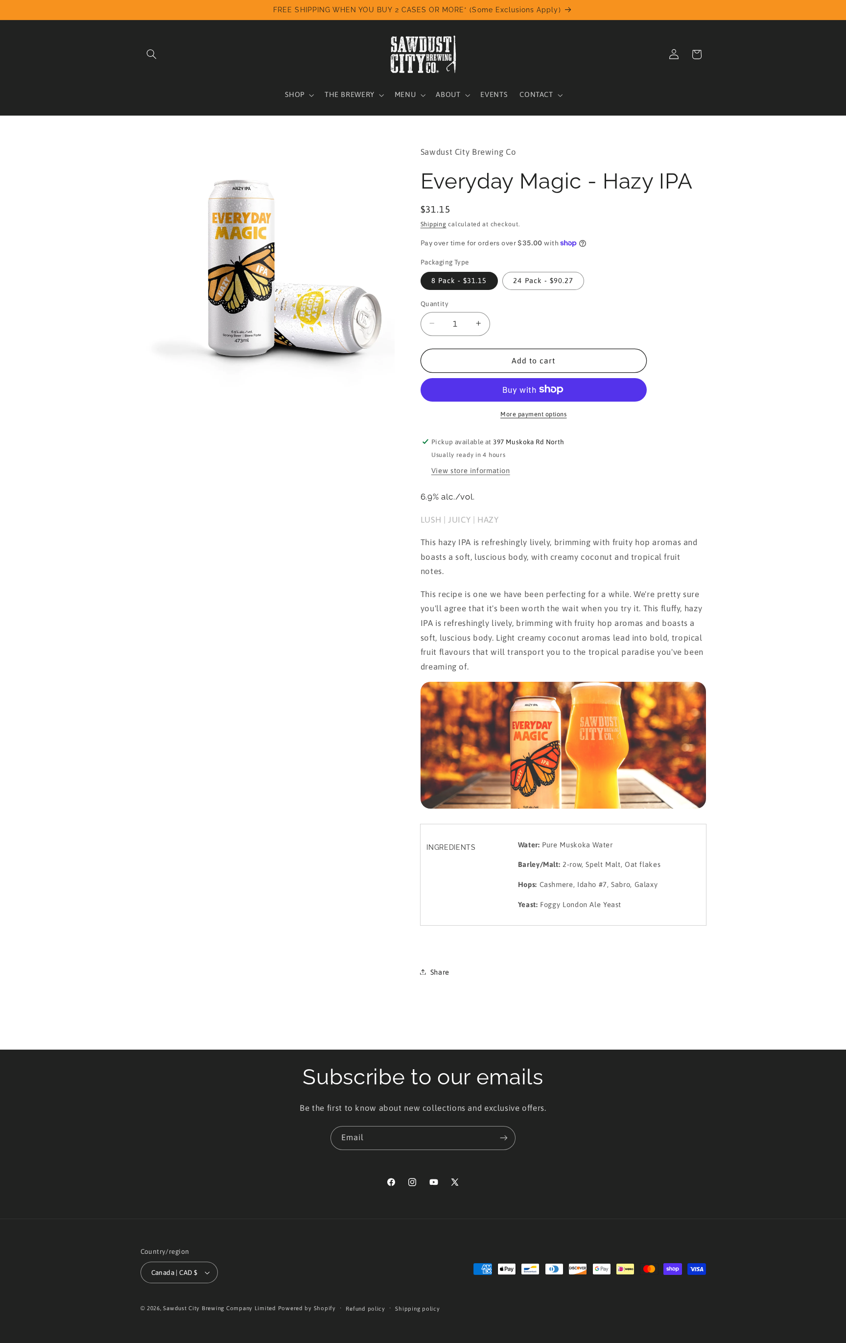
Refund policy (365, 1308)
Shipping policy (417, 1308)
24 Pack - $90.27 (543, 280)
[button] (152, 54)
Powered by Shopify (307, 1308)
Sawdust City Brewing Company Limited (219, 1308)
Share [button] (439, 971)
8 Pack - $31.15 (459, 280)
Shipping (433, 224)
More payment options (533, 413)
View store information (470, 470)
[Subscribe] (504, 1138)
